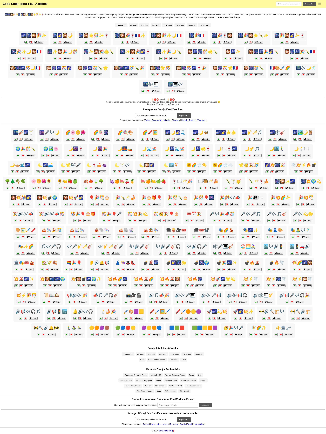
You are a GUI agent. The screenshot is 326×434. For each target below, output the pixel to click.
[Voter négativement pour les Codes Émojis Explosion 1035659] (18, 204)
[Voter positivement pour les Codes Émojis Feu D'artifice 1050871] (86, 42)
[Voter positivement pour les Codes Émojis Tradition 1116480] (44, 302)
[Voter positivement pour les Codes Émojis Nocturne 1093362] (63, 171)
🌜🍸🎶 (122, 165)
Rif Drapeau (160, 386)
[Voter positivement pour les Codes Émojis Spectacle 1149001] (243, 220)
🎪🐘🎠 (101, 230)
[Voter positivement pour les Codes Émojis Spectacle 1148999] (18, 253)
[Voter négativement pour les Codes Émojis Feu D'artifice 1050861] (251, 74)
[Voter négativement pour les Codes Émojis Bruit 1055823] (54, 318)
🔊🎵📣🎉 (159, 295)
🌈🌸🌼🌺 (75, 132)
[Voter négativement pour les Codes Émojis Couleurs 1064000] (223, 139)
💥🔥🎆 (195, 279)
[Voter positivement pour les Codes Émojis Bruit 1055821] (214, 220)
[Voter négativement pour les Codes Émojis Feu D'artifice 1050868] (200, 58)
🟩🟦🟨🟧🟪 (205, 328)
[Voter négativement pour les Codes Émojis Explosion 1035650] (21, 285)
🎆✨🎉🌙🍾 (169, 51)
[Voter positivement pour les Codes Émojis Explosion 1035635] (298, 204)
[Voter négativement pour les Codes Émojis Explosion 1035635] (303, 204)
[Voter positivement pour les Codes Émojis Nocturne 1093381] (164, 171)
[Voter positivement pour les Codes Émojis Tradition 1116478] (118, 269)
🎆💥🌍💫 (311, 181)
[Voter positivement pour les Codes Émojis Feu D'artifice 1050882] (246, 42)
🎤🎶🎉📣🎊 (222, 214)
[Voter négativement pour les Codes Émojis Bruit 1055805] (227, 204)
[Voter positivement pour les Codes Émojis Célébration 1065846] (241, 171)
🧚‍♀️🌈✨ (258, 328)
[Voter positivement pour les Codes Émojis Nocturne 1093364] (244, 139)
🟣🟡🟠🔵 (151, 328)
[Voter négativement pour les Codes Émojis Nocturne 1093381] (169, 171)
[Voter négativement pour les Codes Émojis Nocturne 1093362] (68, 171)
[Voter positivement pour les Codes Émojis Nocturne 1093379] (168, 139)
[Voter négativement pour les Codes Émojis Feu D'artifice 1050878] (90, 74)
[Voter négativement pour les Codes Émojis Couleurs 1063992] (123, 334)
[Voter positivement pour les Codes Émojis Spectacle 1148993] (295, 220)
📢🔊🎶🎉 (77, 295)
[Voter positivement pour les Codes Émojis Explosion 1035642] (215, 285)
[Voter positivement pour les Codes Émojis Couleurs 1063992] (118, 334)
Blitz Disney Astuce (144, 391)
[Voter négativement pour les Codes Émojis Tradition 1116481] (281, 334)
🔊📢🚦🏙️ (57, 311)
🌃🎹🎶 (175, 84)
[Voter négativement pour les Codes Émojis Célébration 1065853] (231, 334)
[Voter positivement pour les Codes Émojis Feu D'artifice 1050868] (195, 58)
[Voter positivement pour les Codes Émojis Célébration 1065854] (174, 188)
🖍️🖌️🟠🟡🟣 (188, 311)
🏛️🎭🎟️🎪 (24, 262)
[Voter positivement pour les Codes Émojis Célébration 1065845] (251, 188)
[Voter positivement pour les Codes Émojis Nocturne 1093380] (244, 155)
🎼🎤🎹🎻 (223, 246)
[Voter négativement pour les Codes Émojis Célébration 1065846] (246, 171)
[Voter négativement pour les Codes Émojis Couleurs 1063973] (147, 139)
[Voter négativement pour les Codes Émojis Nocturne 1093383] (97, 155)
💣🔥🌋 (252, 262)
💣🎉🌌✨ (227, 262)
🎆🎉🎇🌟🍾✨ (253, 35)
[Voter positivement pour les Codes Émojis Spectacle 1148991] (218, 237)
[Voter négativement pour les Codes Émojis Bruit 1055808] (103, 302)
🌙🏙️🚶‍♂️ (276, 148)
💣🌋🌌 (150, 262)
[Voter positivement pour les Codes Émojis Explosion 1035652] (19, 302)
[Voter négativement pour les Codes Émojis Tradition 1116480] (49, 302)
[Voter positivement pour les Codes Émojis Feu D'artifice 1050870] (292, 58)
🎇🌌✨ (233, 51)
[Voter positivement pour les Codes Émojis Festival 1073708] (94, 237)
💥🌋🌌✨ (24, 279)
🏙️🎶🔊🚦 (273, 246)
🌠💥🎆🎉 (275, 165)
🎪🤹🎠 (150, 230)
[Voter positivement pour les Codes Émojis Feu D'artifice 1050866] (51, 74)
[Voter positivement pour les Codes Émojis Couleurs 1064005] (93, 139)
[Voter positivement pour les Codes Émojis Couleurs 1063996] (196, 204)
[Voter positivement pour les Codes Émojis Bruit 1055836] (230, 302)
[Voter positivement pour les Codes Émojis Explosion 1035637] (136, 285)
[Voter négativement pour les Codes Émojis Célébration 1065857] (231, 188)
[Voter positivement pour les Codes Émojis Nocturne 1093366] (294, 155)
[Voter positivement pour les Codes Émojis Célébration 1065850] (159, 220)
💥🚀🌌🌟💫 (223, 279)
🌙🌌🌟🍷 (201, 148)
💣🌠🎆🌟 (176, 262)
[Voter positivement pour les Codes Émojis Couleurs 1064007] (7, 188)
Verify (158, 380)
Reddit (184, 120)
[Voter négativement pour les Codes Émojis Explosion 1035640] (301, 171)
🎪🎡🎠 (77, 230)
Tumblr (192, 120)
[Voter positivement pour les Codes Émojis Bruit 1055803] (293, 318)
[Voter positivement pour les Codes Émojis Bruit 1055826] (43, 253)
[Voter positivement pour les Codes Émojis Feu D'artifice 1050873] (19, 58)
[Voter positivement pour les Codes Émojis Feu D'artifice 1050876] (17, 74)
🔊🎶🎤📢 (211, 295)
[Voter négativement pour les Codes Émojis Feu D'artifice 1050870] (297, 58)
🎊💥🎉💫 (137, 214)
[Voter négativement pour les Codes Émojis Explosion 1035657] (224, 269)
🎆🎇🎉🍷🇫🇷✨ (130, 35)
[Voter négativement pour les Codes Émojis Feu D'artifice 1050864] (222, 74)
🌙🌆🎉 (100, 148)
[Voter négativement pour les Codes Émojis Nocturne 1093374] (275, 139)
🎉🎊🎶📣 (230, 197)
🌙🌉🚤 (124, 148)
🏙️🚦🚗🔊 (299, 246)
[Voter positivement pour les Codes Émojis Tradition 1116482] (247, 204)
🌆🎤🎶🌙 (49, 132)
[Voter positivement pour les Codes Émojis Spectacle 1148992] (118, 237)
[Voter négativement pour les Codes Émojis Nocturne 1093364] (249, 139)
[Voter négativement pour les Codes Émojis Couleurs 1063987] (202, 334)
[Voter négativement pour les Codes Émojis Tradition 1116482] (252, 204)
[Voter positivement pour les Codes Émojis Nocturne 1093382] (193, 139)
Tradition (144, 25)
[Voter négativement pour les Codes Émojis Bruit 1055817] (261, 302)
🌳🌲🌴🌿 (15, 181)
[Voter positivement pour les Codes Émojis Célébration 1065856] (104, 220)
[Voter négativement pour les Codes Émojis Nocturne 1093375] (122, 155)
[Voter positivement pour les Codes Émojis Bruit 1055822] (20, 318)
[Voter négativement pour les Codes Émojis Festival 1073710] (131, 302)
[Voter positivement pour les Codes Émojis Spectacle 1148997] (16, 269)
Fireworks (173, 360)
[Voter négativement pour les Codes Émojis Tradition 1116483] (47, 269)
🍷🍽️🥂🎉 (182, 181)
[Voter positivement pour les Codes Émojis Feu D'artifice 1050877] (282, 42)
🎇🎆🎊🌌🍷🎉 (191, 68)
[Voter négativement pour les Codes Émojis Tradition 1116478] (123, 269)
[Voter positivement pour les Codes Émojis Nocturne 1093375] (117, 155)
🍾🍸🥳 (233, 181)
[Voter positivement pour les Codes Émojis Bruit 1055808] (98, 302)
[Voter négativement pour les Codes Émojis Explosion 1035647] (135, 220)
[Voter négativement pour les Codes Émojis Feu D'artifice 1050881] (132, 58)
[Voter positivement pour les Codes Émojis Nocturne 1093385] (167, 155)
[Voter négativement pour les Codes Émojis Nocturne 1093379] (173, 139)
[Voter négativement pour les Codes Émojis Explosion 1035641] (278, 204)
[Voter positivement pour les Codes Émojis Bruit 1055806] (92, 269)
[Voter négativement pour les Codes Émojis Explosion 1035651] (70, 204)
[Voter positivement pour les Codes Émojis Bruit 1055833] (189, 253)
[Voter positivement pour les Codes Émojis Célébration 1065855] (170, 204)
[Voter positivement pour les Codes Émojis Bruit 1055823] (49, 318)
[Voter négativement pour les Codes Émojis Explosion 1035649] (199, 269)
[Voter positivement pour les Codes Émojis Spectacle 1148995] (215, 253)
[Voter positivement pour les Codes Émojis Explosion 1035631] (143, 269)
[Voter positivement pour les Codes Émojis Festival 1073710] (126, 302)
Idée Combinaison (193, 386)
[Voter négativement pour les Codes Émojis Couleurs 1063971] (65, 188)
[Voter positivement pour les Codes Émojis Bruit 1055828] (160, 253)
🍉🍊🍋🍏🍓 (153, 181)
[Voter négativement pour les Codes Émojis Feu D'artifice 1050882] (251, 42)
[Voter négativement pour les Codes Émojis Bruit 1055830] (182, 302)
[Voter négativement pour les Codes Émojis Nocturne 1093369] (146, 155)
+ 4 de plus (204, 25)
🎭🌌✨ (250, 230)
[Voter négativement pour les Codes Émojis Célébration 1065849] (274, 220)
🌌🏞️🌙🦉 (303, 132)
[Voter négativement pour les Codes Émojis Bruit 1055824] (49, 220)
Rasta (191, 375)
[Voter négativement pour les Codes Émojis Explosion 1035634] (248, 285)
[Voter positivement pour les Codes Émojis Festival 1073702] (267, 237)
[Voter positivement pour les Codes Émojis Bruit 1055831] (72, 253)
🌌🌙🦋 (200, 132)
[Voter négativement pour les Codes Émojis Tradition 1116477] (298, 237)
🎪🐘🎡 (126, 230)
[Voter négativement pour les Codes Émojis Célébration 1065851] (23, 155)
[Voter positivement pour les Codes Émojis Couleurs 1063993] (118, 139)
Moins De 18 (156, 375)
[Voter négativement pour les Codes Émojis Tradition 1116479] (205, 188)
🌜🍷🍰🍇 (97, 165)
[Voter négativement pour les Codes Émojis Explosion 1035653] (274, 269)
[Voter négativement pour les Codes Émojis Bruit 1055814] (43, 334)
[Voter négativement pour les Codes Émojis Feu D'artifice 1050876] (22, 74)
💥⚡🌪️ (250, 279)
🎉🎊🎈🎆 (204, 197)
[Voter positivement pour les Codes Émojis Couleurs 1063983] (34, 188)
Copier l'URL (183, 116)
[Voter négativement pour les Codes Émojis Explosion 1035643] (249, 269)
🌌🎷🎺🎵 (252, 132)
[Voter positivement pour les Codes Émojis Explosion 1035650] (16, 285)
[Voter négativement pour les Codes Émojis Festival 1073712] (256, 334)
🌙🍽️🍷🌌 (227, 148)
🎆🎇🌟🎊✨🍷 (93, 35)
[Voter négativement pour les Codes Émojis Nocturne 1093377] (224, 155)
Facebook (156, 120)
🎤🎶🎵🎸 (277, 214)
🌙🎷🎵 (252, 148)
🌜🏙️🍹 (171, 165)
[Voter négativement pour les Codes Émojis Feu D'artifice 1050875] (96, 58)
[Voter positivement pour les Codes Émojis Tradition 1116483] (42, 269)
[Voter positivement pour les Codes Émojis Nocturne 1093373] (12, 171)
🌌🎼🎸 (277, 132)
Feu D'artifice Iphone (156, 360)
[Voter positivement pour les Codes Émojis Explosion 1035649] (194, 269)
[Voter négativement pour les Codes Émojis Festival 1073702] (272, 237)
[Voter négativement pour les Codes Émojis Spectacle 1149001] (248, 220)
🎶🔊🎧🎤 (197, 246)
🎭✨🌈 (25, 246)
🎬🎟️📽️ (201, 230)
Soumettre (205, 405)
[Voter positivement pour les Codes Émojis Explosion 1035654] (294, 269)
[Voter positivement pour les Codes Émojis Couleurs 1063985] (277, 188)
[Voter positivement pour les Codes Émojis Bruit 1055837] (132, 253)
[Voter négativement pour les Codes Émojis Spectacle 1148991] (223, 237)
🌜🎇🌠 (146, 165)
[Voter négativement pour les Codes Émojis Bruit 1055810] (297, 253)
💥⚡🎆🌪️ (276, 279)
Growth (203, 380)
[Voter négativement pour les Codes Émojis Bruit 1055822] (25, 318)
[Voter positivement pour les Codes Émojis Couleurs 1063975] (126, 318)
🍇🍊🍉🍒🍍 (122, 181)
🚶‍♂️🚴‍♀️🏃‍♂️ (74, 328)
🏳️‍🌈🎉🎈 (74, 262)
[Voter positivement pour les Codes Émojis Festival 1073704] (43, 155)
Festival (133, 25)
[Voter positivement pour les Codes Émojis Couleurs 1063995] (92, 334)
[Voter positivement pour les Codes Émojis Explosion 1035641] (273, 204)
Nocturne (191, 25)
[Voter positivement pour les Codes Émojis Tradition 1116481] (276, 334)
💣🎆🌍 (201, 262)
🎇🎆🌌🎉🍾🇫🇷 (299, 51)
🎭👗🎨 (275, 230)
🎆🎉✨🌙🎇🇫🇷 (26, 51)
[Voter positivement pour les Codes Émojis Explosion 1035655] (303, 188)
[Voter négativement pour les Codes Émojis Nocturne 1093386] (173, 91)
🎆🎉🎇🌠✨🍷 (289, 35)
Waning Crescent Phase (175, 375)
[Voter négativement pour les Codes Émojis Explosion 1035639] (50, 285)
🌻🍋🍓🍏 (67, 181)
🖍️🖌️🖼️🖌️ (160, 311)
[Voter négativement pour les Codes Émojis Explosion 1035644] (83, 285)
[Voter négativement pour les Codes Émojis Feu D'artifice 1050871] (91, 42)
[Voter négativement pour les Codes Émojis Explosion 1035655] (308, 188)
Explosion (180, 25)
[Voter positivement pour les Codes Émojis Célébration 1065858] (144, 204)
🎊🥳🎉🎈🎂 (166, 214)
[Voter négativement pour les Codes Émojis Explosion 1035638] (173, 269)
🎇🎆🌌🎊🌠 (59, 68)
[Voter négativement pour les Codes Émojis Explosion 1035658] (273, 285)
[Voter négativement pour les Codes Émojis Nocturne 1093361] (148, 91)
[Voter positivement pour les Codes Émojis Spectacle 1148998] (194, 237)
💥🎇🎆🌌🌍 (52, 279)
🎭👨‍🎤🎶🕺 (300, 230)
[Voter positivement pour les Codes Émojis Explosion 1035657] (219, 269)
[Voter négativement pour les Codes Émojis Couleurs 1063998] (151, 188)
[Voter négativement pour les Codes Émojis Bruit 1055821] (219, 220)
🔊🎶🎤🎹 (185, 295)
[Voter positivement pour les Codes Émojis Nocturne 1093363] (68, 155)
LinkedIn (166, 120)
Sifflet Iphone (170, 391)
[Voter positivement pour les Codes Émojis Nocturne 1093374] (270, 139)
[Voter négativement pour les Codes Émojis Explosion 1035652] (24, 302)
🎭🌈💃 (226, 230)
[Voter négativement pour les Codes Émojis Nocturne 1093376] (43, 171)
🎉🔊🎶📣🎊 (51, 214)
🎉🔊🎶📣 (23, 214)
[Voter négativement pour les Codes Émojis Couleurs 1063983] (38, 188)
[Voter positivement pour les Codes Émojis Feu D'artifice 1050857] (225, 58)
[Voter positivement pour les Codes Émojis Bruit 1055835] (15, 220)
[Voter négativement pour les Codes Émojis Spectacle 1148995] (220, 253)
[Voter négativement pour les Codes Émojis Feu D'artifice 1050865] (166, 58)
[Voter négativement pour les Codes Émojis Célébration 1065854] (179, 188)
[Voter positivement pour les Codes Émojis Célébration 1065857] (226, 188)
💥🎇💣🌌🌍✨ (86, 279)
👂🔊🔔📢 (99, 262)
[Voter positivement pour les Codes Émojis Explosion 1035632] (235, 318)
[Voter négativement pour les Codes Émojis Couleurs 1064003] (157, 318)
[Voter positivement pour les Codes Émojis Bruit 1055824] (44, 220)
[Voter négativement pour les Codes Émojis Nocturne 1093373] (17, 171)
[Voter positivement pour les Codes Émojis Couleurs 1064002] (68, 139)
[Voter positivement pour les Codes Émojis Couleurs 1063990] (86, 188)
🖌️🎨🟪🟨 (133, 311)
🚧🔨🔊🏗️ (300, 311)
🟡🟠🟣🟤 (99, 328)
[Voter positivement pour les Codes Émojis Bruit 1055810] (292, 253)
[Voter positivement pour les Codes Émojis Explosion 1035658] (268, 285)
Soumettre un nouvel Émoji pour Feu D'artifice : (135, 405)
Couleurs (155, 25)
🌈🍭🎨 (125, 132)
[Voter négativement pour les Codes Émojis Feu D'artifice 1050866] (56, 74)
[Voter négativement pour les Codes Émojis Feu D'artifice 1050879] (164, 42)
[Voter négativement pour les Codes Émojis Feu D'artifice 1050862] (219, 42)
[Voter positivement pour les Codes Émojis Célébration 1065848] (101, 318)
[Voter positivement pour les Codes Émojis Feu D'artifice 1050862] (214, 42)
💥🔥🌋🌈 (143, 279)
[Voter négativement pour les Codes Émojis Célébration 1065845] (256, 188)
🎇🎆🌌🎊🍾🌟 (92, 68)
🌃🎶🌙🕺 (306, 68)
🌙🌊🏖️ (149, 148)
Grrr (199, 375)
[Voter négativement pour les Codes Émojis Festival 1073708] (99, 237)
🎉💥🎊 (306, 197)
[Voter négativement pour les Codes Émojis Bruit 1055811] (108, 253)
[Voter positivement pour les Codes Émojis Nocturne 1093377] (219, 155)
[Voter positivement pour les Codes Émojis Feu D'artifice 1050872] (256, 58)
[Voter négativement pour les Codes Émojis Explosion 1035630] (192, 285)
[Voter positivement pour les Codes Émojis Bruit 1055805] (222, 204)
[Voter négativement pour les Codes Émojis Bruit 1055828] (165, 253)
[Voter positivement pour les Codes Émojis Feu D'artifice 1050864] (217, 74)
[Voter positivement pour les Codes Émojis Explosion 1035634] (243, 285)
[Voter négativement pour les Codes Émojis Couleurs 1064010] (220, 171)
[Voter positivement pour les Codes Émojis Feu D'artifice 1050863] (26, 42)
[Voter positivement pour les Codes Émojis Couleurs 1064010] (215, 171)
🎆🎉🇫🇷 (196, 35)
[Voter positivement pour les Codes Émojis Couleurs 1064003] (152, 318)
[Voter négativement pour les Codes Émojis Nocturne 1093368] (21, 139)
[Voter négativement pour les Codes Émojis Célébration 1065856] (109, 220)
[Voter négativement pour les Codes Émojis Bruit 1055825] (80, 318)
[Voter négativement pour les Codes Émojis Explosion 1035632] (240, 318)
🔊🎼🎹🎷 (263, 295)
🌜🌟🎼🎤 (70, 165)
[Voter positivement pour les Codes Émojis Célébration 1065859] (118, 204)
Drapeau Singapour (144, 380)
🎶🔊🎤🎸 (139, 246)
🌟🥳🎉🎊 (249, 165)
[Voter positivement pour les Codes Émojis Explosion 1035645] (267, 171)
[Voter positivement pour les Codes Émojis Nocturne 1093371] (89, 171)
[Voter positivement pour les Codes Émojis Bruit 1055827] (264, 318)
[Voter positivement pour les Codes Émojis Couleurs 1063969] (169, 334)
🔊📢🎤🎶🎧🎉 (294, 295)
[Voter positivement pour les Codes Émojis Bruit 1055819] (266, 253)
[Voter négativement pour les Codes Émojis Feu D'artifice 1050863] (31, 42)
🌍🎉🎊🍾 (25, 148)
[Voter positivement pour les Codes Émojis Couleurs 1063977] (114, 188)
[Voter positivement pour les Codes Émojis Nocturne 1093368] (16, 139)
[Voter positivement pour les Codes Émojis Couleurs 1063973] (142, 139)
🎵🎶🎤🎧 (51, 246)
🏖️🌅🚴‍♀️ (248, 246)
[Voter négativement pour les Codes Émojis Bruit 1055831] (77, 253)
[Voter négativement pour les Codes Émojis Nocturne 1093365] (274, 155)
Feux (184, 360)
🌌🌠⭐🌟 (226, 132)
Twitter (147, 120)
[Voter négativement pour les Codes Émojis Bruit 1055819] (271, 253)
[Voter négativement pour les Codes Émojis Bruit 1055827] (269, 318)
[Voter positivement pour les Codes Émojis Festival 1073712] (251, 334)
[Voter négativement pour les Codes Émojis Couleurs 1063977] (119, 188)
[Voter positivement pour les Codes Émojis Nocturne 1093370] (295, 139)
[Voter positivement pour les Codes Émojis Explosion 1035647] (130, 220)
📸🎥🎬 (133, 295)
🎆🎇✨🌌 (285, 181)
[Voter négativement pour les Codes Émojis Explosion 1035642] (220, 285)
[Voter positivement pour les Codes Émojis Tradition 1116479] (200, 188)
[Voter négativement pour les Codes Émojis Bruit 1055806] (97, 269)
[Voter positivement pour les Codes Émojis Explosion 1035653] (269, 269)
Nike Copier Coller (188, 380)
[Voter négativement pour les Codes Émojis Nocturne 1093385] (172, 155)
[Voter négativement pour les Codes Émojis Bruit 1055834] (208, 302)
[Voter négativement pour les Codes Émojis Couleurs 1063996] (201, 204)
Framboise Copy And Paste (136, 375)
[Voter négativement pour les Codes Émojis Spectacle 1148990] (191, 220)
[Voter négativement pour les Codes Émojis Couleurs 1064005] (98, 139)
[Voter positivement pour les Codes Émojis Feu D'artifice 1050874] (184, 74)
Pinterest (176, 120)
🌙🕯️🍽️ (301, 148)
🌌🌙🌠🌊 (175, 132)
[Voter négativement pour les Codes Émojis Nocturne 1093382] (198, 139)
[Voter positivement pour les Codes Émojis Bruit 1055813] (287, 302)
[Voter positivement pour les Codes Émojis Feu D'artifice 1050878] (85, 74)
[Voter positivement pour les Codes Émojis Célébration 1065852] (92, 204)
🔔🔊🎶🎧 (83, 311)
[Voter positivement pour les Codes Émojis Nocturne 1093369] (142, 155)
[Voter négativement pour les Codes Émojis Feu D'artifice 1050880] (126, 74)
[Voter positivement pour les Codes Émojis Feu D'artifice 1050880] (121, 74)
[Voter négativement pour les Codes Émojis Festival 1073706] (71, 334)
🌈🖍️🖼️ (150, 132)
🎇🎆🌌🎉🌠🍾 (263, 51)
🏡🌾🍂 (49, 262)
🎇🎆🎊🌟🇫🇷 (225, 68)
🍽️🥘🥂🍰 (208, 181)
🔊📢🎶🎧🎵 (28, 311)
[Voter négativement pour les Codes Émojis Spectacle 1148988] (173, 237)
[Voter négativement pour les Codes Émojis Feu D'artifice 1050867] (127, 42)
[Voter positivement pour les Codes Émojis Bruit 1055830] (177, 302)
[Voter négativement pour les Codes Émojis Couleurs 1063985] (282, 188)
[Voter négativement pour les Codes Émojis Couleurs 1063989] (23, 237)
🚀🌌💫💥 (217, 311)
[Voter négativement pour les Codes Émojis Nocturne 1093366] (299, 155)
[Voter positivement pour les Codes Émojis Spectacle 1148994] (243, 237)
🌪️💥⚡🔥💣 (303, 165)
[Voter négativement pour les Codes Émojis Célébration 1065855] (175, 204)
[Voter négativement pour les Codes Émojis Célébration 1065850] (164, 220)
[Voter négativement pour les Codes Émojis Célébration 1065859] (123, 204)
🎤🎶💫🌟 (303, 214)
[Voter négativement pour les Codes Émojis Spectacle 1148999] (23, 253)
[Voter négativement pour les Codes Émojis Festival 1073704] (48, 155)
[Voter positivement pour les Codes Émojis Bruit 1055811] (103, 253)
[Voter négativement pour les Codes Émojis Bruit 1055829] (74, 302)
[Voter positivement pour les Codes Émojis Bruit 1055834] (203, 302)
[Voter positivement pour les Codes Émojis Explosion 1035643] (244, 269)
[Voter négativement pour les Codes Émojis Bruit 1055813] (292, 302)
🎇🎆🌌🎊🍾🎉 (129, 68)
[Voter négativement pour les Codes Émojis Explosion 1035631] (148, 269)
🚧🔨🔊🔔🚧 (46, 328)
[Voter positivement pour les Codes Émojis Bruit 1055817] (256, 302)
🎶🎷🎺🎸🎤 (111, 246)
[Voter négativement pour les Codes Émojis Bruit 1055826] (48, 253)
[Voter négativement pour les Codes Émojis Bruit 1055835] (20, 220)
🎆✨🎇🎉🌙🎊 (62, 51)
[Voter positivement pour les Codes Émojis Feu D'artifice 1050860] (55, 42)
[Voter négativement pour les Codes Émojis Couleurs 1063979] (71, 269)
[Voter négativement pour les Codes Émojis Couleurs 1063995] (97, 334)
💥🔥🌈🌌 (117, 279)
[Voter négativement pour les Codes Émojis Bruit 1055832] (156, 302)
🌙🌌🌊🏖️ (174, 148)
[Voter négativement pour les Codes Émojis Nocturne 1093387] (198, 155)
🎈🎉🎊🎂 (99, 197)
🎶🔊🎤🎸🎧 (168, 246)
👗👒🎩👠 (125, 262)
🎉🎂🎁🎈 (151, 197)
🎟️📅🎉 (194, 214)
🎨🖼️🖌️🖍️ (25, 230)
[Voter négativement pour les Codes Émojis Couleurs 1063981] (186, 318)
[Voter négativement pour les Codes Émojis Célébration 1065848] (105, 318)
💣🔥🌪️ (276, 262)
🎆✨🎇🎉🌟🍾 (99, 51)
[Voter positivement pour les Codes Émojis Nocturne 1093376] (38, 171)
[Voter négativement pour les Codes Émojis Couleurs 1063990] (91, 188)
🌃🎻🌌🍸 (23, 132)
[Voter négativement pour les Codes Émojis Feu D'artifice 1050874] (189, 74)
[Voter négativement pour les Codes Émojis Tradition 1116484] (245, 253)
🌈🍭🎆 (100, 132)
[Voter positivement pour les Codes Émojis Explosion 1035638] (168, 269)
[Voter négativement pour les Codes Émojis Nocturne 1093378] (303, 74)
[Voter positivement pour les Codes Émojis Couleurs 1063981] (181, 318)
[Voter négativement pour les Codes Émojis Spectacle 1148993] (300, 220)
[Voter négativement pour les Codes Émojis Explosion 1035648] (115, 285)
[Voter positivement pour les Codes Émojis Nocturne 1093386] (168, 91)
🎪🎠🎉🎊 (52, 230)
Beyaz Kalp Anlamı (132, 386)
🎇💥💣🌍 (47, 197)
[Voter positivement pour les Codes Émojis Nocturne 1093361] (143, 91)
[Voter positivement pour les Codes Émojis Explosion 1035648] (110, 285)
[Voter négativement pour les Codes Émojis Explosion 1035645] (272, 171)
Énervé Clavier (171, 380)
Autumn (148, 386)
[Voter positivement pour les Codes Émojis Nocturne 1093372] (42, 139)
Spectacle (168, 25)
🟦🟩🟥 (177, 328)
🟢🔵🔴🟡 (125, 328)
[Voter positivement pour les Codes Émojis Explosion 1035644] (78, 285)
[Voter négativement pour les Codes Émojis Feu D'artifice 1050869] (60, 58)
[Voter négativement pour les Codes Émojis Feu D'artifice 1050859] (157, 74)
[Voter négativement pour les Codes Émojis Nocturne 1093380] (249, 155)
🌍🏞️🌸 (51, 148)
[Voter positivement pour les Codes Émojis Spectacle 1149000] (69, 237)
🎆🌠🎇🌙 (62, 35)
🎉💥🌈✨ (280, 197)
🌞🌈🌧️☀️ (196, 165)
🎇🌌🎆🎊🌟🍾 (202, 51)
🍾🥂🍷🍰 (259, 181)
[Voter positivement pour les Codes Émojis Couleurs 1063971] (60, 188)
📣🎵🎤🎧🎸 (105, 295)
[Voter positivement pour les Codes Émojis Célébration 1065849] (269, 220)
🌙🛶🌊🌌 (20, 165)
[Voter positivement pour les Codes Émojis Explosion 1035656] (162, 285)
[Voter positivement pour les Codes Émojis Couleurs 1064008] (144, 334)
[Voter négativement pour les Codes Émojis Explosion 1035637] (141, 285)
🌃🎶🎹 (150, 84)
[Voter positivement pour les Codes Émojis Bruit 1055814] (38, 334)
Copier (39, 42)
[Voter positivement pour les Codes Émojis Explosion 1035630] (187, 285)
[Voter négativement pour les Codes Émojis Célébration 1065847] (80, 220)
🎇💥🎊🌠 (21, 197)
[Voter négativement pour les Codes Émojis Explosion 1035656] (167, 285)
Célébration (121, 25)
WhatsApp (201, 120)
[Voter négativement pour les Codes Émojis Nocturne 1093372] (47, 139)
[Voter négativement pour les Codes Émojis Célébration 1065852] (97, 204)
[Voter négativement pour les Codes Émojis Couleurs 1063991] (194, 171)
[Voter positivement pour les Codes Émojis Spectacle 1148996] (44, 237)
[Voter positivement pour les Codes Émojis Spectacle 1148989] (143, 237)
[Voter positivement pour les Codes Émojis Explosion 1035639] (45, 285)
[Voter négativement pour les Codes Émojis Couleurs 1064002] (73, 139)
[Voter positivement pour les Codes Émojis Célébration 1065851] (18, 155)
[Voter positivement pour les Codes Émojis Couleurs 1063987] (197, 334)
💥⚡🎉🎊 (26, 295)
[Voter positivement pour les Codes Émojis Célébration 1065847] (75, 220)
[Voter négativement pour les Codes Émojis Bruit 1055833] (194, 253)
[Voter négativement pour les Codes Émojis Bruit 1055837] (137, 253)
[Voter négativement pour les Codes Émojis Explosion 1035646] (299, 285)
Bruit (142, 360)
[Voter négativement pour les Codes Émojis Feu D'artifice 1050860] (60, 42)
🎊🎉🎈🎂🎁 (83, 214)
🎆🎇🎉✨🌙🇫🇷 (166, 35)
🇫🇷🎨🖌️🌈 (280, 68)
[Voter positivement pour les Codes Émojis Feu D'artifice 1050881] (127, 58)
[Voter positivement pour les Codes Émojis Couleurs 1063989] (18, 237)
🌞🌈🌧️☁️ (223, 165)
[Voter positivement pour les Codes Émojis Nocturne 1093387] (193, 155)
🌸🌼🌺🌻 (41, 181)
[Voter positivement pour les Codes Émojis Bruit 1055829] (69, 302)
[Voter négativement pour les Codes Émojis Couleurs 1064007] (12, 188)
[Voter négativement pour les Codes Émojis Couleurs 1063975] (131, 318)
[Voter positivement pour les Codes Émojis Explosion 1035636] (209, 318)
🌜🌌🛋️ (45, 165)
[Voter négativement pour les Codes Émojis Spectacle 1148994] (248, 237)
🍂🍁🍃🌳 (93, 181)
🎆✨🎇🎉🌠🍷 (135, 51)
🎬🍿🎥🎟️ (176, 230)
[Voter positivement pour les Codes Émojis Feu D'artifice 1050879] (159, 42)
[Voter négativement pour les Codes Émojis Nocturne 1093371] (94, 171)
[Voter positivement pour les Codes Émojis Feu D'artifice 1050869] (55, 58)
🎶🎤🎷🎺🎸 (79, 246)
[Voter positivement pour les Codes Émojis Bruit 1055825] (75, 318)
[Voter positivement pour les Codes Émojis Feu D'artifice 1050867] (122, 42)
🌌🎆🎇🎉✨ (34, 35)
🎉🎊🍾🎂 (177, 197)
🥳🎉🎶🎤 (233, 328)
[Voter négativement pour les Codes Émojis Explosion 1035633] (44, 204)
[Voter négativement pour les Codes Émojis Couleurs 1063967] (277, 74)
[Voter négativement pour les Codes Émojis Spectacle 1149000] (74, 237)
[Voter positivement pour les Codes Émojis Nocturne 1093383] (92, 155)
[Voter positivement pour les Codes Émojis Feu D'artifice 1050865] (161, 58)
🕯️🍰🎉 (108, 311)
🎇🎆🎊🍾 (254, 68)
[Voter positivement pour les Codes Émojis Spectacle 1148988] (168, 237)
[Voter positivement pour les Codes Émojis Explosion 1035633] (39, 204)
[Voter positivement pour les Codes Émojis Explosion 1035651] (65, 204)
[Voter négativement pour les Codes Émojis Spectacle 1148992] (123, 237)
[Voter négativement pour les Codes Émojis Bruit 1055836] (234, 302)
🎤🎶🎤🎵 (251, 214)
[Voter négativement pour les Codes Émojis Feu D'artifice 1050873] (23, 58)
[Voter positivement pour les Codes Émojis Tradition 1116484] (240, 253)
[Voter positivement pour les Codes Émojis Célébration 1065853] (226, 334)
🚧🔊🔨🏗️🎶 (271, 311)
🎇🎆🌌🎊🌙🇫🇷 (25, 68)
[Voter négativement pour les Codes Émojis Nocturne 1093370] (300, 139)
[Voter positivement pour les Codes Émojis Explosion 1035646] (294, 285)
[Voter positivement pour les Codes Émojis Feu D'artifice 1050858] (189, 42)
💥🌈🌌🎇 (302, 262)
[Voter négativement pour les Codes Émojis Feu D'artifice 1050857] (230, 58)
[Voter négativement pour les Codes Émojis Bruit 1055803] (298, 318)
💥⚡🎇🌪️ (302, 279)
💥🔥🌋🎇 (169, 279)
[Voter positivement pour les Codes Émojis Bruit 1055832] (151, 302)
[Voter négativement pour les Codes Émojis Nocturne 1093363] (73, 155)
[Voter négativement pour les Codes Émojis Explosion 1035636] (214, 318)
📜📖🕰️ (51, 295)
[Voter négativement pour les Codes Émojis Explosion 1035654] (299, 269)
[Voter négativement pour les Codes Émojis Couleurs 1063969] (174, 334)
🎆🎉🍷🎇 (222, 35)
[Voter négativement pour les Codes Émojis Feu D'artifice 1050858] (194, 42)
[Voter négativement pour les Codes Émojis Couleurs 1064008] (149, 334)
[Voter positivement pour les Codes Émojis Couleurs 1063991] (189, 171)
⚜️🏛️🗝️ (283, 328)
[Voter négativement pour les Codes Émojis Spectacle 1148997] (21, 269)
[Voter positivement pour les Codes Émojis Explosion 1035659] (13, 204)
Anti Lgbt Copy (126, 380)
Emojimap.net (165, 431)
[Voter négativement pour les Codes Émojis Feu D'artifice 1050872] (261, 58)
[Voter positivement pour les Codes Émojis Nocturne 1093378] (298, 74)
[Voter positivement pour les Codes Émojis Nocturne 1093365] (269, 155)
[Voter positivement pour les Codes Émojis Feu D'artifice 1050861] (246, 74)
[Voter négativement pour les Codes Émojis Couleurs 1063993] (123, 139)
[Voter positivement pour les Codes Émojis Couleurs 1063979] (66, 269)
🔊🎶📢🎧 (237, 295)
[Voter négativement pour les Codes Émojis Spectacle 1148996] (49, 237)
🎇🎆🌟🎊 (160, 68)
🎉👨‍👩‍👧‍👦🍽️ (255, 197)
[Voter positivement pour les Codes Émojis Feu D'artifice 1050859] (152, 74)
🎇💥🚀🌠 (73, 197)
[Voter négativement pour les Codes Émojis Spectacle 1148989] (148, 237)
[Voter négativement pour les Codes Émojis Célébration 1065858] (149, 204)
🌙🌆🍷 (75, 148)
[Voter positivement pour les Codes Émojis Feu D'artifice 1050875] (91, 58)
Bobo (159, 391)
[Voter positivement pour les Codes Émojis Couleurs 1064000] (218, 139)
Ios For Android (175, 386)
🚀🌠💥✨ (243, 311)
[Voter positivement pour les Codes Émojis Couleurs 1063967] (272, 74)
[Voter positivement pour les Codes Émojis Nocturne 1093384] (114, 171)
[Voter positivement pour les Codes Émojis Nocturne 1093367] (139, 171)
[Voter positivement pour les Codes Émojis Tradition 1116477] (293, 237)
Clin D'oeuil (184, 391)
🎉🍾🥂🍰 (125, 197)
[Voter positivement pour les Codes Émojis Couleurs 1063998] (146, 188)
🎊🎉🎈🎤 (111, 214)
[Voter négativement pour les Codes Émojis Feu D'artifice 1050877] (287, 42)
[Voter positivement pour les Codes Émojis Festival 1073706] (66, 334)
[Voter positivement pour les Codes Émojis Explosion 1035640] (296, 171)
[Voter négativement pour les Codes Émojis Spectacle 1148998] (199, 237)
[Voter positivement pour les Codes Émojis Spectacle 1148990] (186, 220)
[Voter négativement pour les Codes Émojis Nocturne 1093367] (144, 171)
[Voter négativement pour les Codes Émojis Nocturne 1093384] (119, 171)
